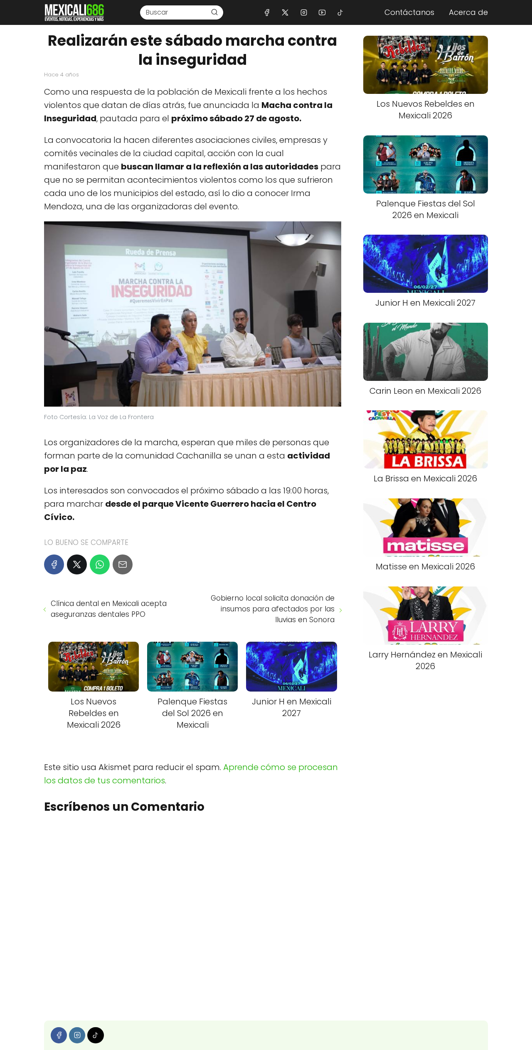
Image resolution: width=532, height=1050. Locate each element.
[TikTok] (340, 12)
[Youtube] (322, 12)
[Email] (123, 564)
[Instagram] (304, 12)
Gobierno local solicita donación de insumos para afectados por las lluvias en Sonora (272, 609)
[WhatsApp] (100, 564)
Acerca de (468, 12)
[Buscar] (214, 12)
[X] (285, 12)
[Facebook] (267, 12)
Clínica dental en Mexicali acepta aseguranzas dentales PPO (109, 609)
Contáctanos (409, 12)
